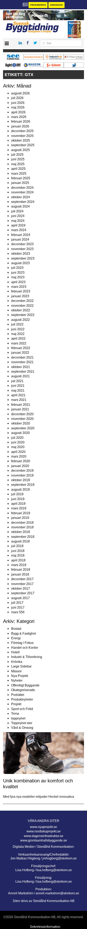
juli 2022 (17, 324)
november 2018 (22, 527)
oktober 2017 (20, 588)
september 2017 (22, 593)
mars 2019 (18, 508)
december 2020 (22, 414)
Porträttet (17, 694)
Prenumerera (38, 5)
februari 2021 (20, 404)
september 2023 (22, 258)
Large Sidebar (21, 666)
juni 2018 (17, 551)
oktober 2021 (20, 367)
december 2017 (22, 579)
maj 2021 (17, 390)
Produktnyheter (22, 699)
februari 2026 (20, 121)
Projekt (16, 704)
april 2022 (18, 338)
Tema (15, 713)
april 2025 (18, 168)
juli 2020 (17, 437)
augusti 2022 (20, 319)
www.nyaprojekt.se (43, 827)
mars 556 (17, 612)
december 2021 (22, 357)
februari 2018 (20, 569)
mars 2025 (18, 173)
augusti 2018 (20, 541)
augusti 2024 (20, 206)
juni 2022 (17, 329)
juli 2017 (17, 602)
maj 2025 (17, 164)
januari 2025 (20, 183)
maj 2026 (17, 107)
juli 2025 (17, 154)
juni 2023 (17, 272)
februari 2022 (20, 348)
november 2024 (22, 192)
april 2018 (18, 560)
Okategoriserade (23, 690)
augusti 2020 (20, 433)
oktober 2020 (20, 423)
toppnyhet (18, 718)
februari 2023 (20, 291)
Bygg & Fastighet (23, 633)
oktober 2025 (20, 140)
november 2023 (22, 249)
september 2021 (22, 371)
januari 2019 (20, 517)
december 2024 (22, 187)
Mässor (16, 671)
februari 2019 (20, 513)
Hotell (15, 652)
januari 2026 (20, 126)
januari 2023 (20, 296)
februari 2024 (20, 235)
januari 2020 (20, 466)
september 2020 (22, 428)
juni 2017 (17, 607)
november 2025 (22, 136)
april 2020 (18, 452)
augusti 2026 (20, 93)
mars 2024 (18, 230)
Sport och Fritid (22, 709)
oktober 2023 (20, 253)
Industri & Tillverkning (26, 657)
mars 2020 (18, 456)
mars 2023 (18, 286)
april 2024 (18, 225)
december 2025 (22, 131)
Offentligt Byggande (25, 685)
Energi (16, 638)
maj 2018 (17, 555)
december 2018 (22, 522)
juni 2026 (17, 102)
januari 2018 (20, 574)
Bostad (16, 628)
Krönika (16, 661)
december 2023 (22, 244)
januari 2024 (20, 239)
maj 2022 (17, 334)
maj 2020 (17, 447)
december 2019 (22, 470)
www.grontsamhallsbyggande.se (43, 840)
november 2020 (22, 418)
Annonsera (56, 5)
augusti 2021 (20, 376)
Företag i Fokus (22, 642)
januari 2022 (20, 352)
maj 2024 (17, 220)
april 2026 (18, 112)
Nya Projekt (19, 676)
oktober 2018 (20, 532)
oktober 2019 (20, 480)
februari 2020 (20, 461)
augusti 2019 (20, 489)
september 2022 (22, 315)
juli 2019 (17, 494)
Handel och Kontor (24, 647)
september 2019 (22, 484)
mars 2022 (18, 343)
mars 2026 (18, 117)
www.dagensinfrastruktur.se (43, 836)
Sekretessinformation (45, 926)
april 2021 (18, 395)
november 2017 (22, 584)
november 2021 (22, 362)
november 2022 (22, 305)
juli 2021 (17, 381)
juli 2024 (17, 211)
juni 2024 (17, 216)
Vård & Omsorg (22, 727)
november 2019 (22, 475)
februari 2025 (20, 178)
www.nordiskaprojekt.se (44, 831)
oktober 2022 (20, 310)
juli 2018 (17, 546)
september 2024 (22, 201)
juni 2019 (17, 499)
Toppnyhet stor (21, 723)
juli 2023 (17, 267)
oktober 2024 (20, 197)
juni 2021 (17, 385)
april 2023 (18, 282)
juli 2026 (17, 98)
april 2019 (18, 503)
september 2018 (22, 536)
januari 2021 (20, 409)
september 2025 (22, 145)
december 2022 (22, 300)
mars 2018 (18, 565)
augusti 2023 (20, 263)
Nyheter (16, 680)
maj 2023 (17, 277)
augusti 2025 (20, 150)
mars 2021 (18, 399)
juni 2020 (17, 442)
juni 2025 (17, 159)
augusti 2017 (20, 598)
